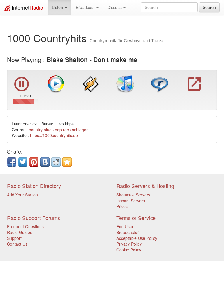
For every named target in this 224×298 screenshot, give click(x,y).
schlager (80, 129)
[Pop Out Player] (194, 90)
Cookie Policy (128, 250)
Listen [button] (58, 7)
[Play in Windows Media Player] (56, 83)
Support (14, 238)
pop (58, 129)
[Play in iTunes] (125, 83)
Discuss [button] (115, 7)
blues (49, 129)
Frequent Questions (25, 226)
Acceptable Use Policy (136, 238)
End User (125, 226)
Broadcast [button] (86, 7)
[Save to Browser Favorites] (67, 162)
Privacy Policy (129, 244)
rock (67, 129)
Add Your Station (22, 195)
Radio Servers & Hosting (145, 185)
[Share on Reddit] (56, 162)
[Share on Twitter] (22, 162)
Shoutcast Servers (133, 195)
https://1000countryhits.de (54, 135)
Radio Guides (19, 232)
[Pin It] (33, 162)
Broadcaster (127, 232)
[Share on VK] (45, 162)
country (36, 129)
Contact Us (17, 244)
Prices (122, 206)
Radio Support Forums (33, 217)
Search (209, 7)
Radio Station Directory (34, 185)
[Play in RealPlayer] (159, 83)
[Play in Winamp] (90, 83)
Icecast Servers (130, 200)
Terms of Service (136, 217)
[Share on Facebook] (11, 162)
